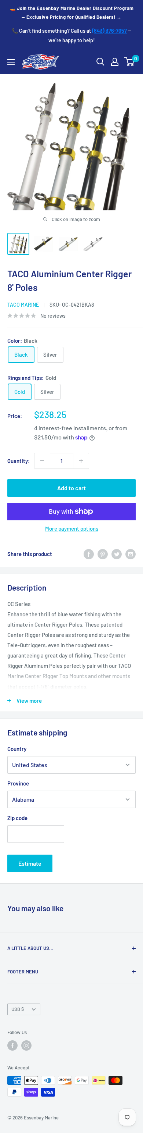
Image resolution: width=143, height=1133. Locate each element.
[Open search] (100, 62)
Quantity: (18, 460)
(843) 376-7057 (109, 31)
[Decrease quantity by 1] (42, 460)
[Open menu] (11, 62)
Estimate (29, 863)
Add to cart (71, 487)
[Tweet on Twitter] (116, 553)
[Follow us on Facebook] (12, 1045)
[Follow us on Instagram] (26, 1045)
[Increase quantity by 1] (81, 460)
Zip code (17, 818)
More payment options (71, 528)
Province (18, 783)
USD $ (17, 1009)
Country (16, 748)
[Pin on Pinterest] (103, 553)
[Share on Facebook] (89, 553)
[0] (129, 61)
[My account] (114, 62)
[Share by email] (130, 553)
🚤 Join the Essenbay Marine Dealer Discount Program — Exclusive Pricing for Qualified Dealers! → (72, 12)
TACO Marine (23, 305)
